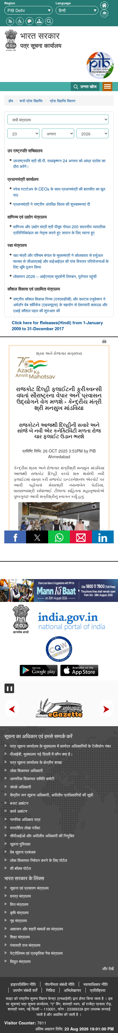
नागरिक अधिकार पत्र (25, 819)
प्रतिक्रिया (97, 990)
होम (11, 100)
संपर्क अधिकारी (20, 787)
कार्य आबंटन (18, 811)
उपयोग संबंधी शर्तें (25, 990)
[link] (59, 589)
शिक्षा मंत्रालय (20, 937)
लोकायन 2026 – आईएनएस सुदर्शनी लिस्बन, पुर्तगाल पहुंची (55, 276)
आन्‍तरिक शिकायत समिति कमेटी (32, 778)
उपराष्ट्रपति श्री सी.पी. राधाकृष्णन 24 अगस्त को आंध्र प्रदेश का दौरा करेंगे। (59, 163)
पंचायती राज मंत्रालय (25, 945)
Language (63, 3)
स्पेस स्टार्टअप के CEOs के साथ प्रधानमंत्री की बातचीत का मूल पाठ (59, 192)
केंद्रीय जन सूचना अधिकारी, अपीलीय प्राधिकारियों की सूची (51, 795)
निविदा (50, 990)
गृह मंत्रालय (18, 920)
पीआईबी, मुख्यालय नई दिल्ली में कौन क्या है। (41, 754)
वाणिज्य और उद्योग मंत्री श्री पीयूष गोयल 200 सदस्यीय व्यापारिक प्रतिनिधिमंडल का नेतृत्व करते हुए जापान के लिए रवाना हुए (59, 229)
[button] (19, 20)
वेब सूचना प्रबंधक (23, 852)
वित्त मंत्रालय (19, 904)
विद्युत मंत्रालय (20, 961)
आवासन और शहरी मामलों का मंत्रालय (36, 929)
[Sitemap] (39, 20)
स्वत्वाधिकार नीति (95, 984)
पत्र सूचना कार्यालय (40, 45)
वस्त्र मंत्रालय (20, 896)
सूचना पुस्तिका (20, 844)
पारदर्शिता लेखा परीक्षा (25, 827)
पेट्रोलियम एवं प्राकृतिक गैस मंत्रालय (36, 953)
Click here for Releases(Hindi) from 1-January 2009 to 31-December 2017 (57, 325)
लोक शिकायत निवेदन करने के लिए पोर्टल (38, 860)
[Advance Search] (49, 20)
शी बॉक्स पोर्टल (20, 868)
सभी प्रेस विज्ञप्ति (30, 100)
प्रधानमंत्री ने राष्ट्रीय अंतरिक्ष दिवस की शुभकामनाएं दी (51, 204)
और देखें (108, 968)
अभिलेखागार (72, 990)
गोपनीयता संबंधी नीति (59, 984)
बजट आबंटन (19, 803)
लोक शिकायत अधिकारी (26, 770)
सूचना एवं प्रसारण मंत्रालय (29, 888)
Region (9, 3)
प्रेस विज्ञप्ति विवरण (62, 100)
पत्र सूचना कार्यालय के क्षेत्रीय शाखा (36, 762)
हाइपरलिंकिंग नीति (23, 984)
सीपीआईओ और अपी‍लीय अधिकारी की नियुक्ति (42, 835)
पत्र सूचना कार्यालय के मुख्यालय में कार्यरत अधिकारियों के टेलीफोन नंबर (60, 746)
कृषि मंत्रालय (19, 912)
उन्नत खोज (88, 86)
